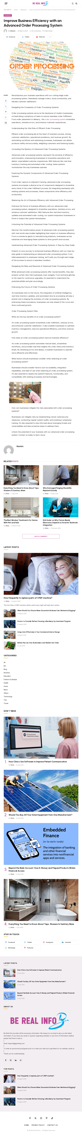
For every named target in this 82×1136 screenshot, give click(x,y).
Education (7, 676)
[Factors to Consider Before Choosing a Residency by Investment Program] (9, 624)
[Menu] (6, 3)
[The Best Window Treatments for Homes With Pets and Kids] (21, 507)
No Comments (36, 31)
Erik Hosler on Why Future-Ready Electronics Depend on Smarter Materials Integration (60, 522)
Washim (12, 31)
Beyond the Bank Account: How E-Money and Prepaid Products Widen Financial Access (42, 869)
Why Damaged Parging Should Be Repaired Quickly (57, 489)
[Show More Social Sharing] (50, 37)
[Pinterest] (6, 112)
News (6, 690)
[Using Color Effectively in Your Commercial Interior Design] (9, 635)
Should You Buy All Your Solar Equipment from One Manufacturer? (40, 815)
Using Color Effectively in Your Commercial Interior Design (38, 632)
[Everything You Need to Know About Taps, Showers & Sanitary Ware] (21, 475)
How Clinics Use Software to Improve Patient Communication (38, 761)
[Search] (76, 3)
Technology (8, 696)
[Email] (6, 123)
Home (6, 686)
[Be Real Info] (41, 3)
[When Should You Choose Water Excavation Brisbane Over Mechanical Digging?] (9, 613)
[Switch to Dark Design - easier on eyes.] (72, 3)
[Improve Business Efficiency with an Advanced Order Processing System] (41, 66)
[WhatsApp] (6, 117)
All (4, 662)
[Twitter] (6, 106)
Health (6, 683)
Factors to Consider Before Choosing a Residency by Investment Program (44, 621)
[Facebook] (6, 101)
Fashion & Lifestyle (10, 679)
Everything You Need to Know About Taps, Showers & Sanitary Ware (21, 489)
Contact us (52, 1125)
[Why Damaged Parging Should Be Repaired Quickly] (60, 475)
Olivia (7, 493)
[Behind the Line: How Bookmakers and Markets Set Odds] (9, 646)
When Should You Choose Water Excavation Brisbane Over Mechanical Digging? (46, 610)
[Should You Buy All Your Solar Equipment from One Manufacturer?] (41, 791)
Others (6, 693)
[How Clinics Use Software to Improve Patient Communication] (41, 738)
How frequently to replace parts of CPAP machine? (28, 598)
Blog (5, 669)
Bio (5, 666)
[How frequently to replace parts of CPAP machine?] (41, 574)
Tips (5, 700)
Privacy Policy (38, 1125)
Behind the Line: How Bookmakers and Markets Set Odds (38, 643)
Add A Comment (41, 536)
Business (7, 15)
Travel (6, 703)
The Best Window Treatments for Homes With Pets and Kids (21, 521)
